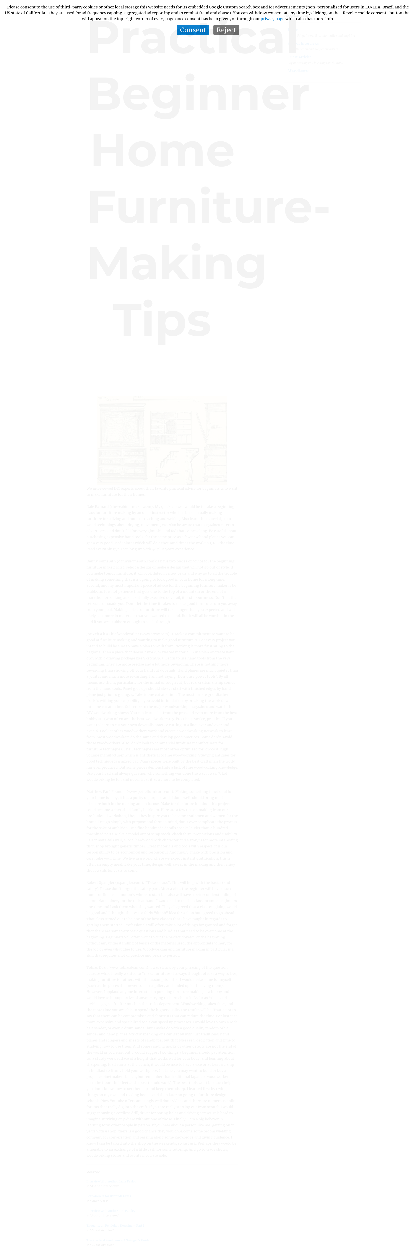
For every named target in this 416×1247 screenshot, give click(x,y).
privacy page (272, 18)
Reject (226, 30)
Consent (193, 30)
